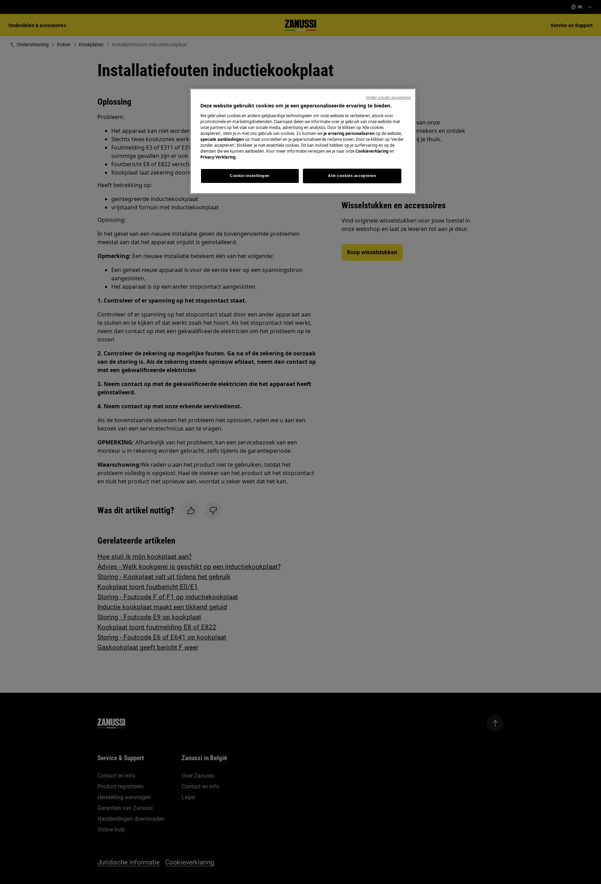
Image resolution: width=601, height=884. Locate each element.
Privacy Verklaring (217, 157)
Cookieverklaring (371, 151)
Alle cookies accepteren (352, 176)
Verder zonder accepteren (388, 97)
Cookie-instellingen (250, 176)
